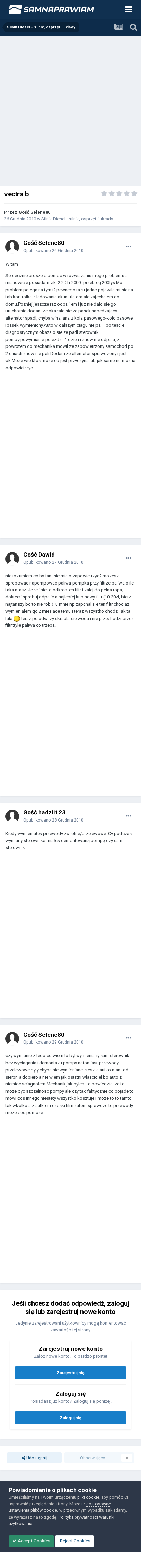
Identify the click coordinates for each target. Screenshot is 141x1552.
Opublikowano (53, 250)
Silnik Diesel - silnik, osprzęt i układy (77, 218)
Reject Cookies (74, 1540)
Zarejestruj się (70, 1372)
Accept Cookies (33, 1540)
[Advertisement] (70, 109)
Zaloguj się (70, 1417)
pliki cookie (88, 1497)
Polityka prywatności (78, 1517)
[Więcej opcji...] (129, 246)
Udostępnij (36, 1457)
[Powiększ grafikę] (16, 618)
